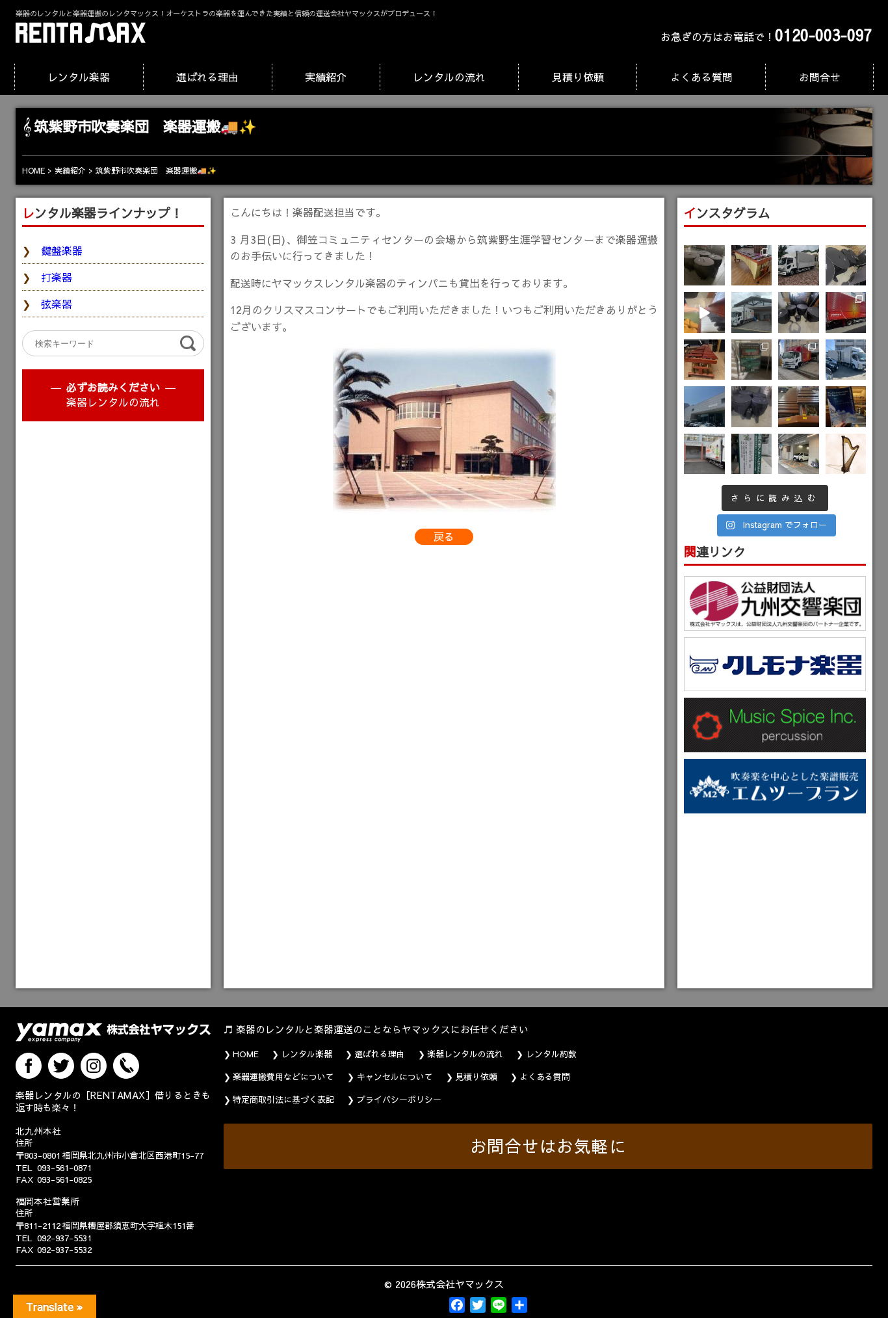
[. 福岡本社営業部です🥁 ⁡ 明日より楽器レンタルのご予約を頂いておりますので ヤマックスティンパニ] (846, 265)
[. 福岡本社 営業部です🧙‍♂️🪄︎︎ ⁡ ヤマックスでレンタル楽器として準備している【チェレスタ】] (704, 312)
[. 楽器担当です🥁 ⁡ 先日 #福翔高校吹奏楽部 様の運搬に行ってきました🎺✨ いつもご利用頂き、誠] (704, 454)
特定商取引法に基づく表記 (283, 1099)
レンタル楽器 (78, 77)
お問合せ (820, 77)
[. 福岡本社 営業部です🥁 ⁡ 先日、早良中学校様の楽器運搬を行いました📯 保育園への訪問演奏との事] (846, 359)
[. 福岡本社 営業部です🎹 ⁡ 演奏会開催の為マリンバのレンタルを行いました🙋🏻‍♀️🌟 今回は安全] (751, 265)
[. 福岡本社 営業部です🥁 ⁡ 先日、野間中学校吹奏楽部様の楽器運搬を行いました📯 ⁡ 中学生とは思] (798, 359)
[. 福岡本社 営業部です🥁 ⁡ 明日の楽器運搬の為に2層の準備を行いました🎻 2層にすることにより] (846, 312)
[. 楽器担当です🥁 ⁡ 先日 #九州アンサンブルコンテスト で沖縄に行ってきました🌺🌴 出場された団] (751, 454)
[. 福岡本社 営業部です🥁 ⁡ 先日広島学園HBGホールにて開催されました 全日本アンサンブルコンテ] (704, 406)
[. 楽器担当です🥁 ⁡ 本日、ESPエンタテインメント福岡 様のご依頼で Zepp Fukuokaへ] (798, 454)
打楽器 (56, 277)
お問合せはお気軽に (548, 1146)
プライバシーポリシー (399, 1099)
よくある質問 (701, 77)
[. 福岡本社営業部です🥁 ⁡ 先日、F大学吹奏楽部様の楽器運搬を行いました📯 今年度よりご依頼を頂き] (798, 265)
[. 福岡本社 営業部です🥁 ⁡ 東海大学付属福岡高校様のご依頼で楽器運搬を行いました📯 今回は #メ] (751, 312)
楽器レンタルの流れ (113, 402)
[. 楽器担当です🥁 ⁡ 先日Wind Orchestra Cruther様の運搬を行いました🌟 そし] (846, 406)
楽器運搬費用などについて (283, 1077)
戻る (444, 536)
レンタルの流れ (449, 77)
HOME (246, 1054)
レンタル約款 (551, 1054)
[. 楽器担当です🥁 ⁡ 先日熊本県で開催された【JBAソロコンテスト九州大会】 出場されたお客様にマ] (798, 406)
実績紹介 (325, 77)
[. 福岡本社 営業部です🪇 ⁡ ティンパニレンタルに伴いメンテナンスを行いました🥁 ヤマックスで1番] (751, 406)
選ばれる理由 (207, 77)
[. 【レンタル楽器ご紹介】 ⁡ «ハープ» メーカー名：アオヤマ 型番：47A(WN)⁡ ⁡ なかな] (846, 454)
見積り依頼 (578, 77)
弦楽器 (56, 304)
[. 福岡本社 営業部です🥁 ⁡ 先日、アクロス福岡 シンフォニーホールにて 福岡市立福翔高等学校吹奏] (751, 359)
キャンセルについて (395, 1077)
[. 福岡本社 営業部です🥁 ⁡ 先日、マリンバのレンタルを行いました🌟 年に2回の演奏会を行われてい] (704, 359)
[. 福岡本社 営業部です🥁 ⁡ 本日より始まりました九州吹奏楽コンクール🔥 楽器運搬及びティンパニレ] (704, 265)
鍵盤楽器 (62, 250)
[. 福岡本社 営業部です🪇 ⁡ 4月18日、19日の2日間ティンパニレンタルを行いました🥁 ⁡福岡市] (798, 312)
